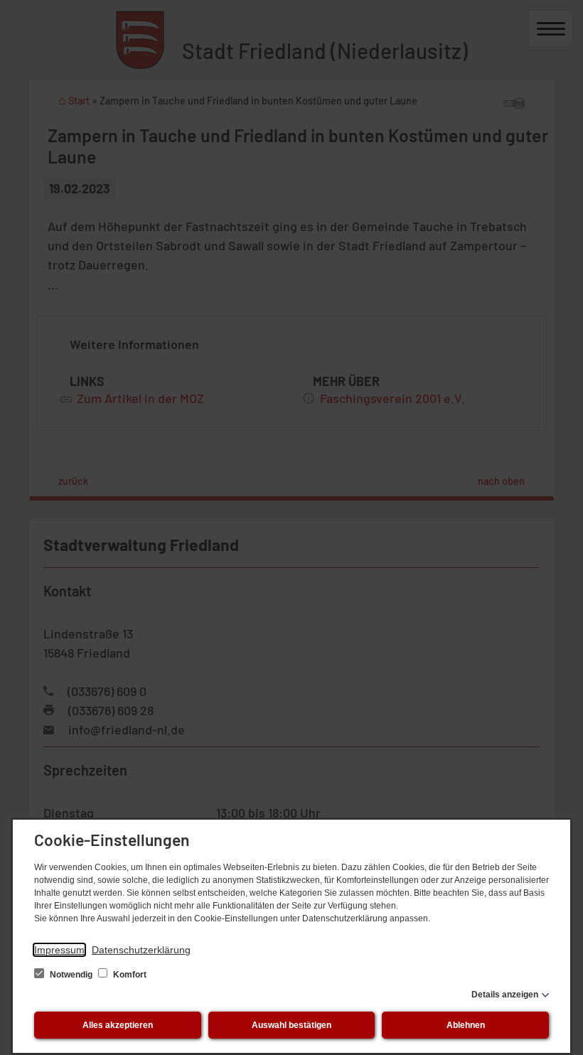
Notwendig (71, 975)
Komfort (128, 975)
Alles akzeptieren (117, 1025)
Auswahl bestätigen (291, 1025)
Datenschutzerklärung (141, 949)
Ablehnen (465, 1025)
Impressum (59, 949)
